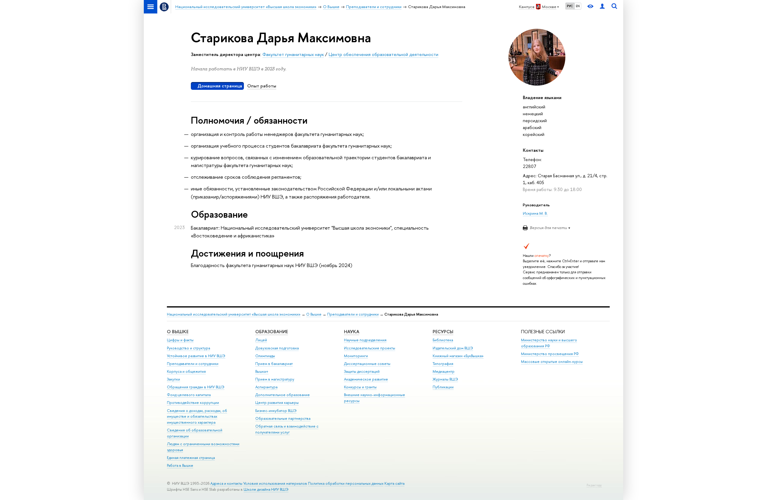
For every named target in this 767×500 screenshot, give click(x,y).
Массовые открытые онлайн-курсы (552, 361)
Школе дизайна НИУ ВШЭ (266, 489)
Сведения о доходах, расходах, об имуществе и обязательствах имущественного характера (197, 416)
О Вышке (313, 314)
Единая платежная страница (191, 457)
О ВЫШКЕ (177, 331)
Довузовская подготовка (277, 348)
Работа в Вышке (180, 465)
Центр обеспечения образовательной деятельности (383, 54)
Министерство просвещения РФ (550, 353)
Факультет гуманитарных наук (293, 54)
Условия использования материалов (275, 483)
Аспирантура (266, 387)
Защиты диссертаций (362, 371)
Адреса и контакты (226, 483)
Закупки (173, 379)
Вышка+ (261, 371)
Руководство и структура (188, 348)
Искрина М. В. (535, 213)
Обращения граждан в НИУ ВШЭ (195, 387)
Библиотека (443, 340)
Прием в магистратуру (274, 379)
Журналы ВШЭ (445, 379)
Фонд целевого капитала (189, 394)
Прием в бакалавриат (274, 363)
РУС (570, 6)
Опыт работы (261, 86)
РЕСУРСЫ (443, 331)
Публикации (443, 387)
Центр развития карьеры (277, 402)
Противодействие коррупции (193, 402)
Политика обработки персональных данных (346, 483)
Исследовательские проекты (369, 348)
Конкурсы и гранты (360, 387)
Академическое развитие (366, 379)
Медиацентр (444, 371)
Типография (443, 363)
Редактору (594, 485)
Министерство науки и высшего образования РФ (549, 343)
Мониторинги (356, 355)
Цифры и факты (180, 340)
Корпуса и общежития (186, 371)
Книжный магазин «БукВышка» (458, 355)
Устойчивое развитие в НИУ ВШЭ (196, 355)
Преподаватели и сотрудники (353, 314)
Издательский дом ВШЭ (453, 348)
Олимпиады (265, 355)
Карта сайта (394, 483)
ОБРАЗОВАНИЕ (271, 331)
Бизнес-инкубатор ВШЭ (276, 410)
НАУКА (351, 331)
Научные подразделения (365, 340)
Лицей (261, 340)
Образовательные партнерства (282, 418)
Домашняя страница (219, 86)
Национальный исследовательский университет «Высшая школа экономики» (234, 314)
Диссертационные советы (367, 363)
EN (578, 6)
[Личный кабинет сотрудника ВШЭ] (602, 6)
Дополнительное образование (282, 394)
